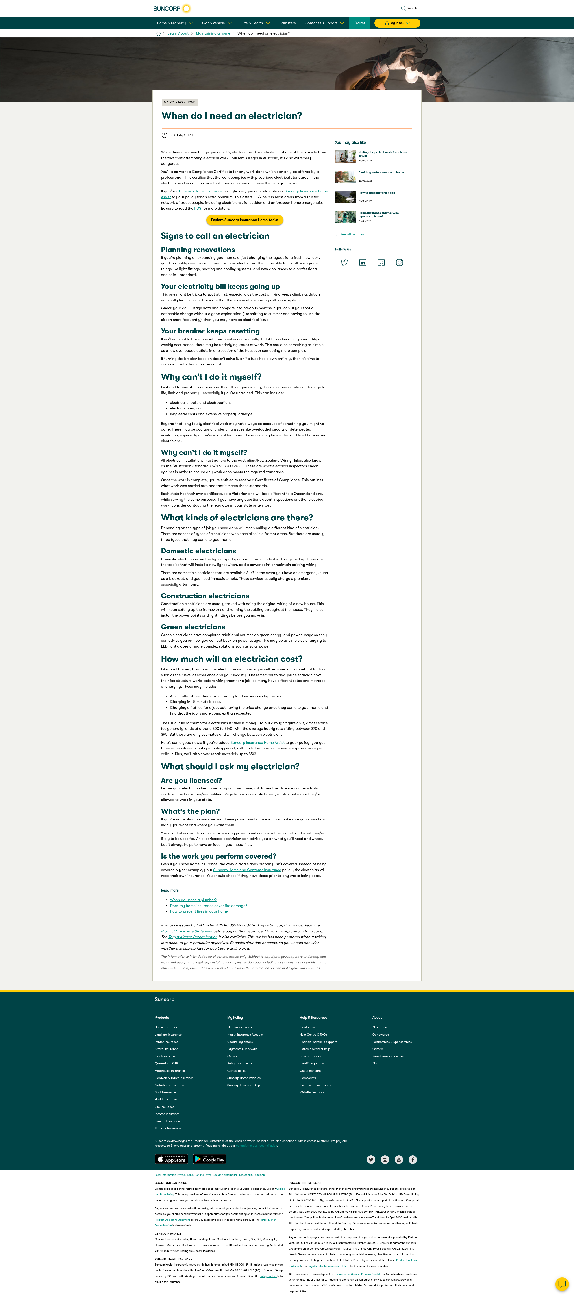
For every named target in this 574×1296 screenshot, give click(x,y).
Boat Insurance (165, 1092)
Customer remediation (315, 1085)
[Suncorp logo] (172, 8)
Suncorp (164, 999)
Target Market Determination (192, 937)
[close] (567, 1239)
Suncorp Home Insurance (200, 191)
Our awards (380, 1034)
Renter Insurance (166, 1042)
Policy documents (239, 1063)
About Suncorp (382, 1027)
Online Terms (203, 1174)
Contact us (307, 1027)
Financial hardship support (318, 1042)
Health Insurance (166, 1099)
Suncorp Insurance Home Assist (257, 742)
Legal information (165, 1174)
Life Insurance (164, 1107)
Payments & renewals (242, 1049)
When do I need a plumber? (193, 900)
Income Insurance (167, 1114)
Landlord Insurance (168, 1034)
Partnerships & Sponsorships (392, 1042)
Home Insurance (166, 1027)
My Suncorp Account (242, 1027)
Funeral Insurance (167, 1121)
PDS (197, 208)
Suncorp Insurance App (243, 1085)
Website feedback (312, 1092)
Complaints (308, 1078)
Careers (377, 1049)
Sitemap (260, 1174)
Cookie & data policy (225, 1174)
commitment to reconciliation (256, 1145)
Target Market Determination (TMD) (328, 1266)
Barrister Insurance (168, 1128)
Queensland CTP (166, 1063)
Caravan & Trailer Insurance (174, 1078)
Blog (375, 1063)
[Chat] (562, 1284)
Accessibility (246, 1174)
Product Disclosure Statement (186, 931)
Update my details (240, 1042)
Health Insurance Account (245, 1034)
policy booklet (268, 1276)
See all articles (352, 234)
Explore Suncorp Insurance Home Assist (244, 220)
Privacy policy (185, 1174)
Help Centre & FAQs (313, 1034)
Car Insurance (165, 1056)
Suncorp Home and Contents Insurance (247, 870)
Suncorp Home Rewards (244, 1078)
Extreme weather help (315, 1049)
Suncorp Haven (310, 1056)
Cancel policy (236, 1070)
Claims (232, 1056)
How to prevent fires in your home (199, 911)
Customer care (310, 1070)
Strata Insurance (166, 1049)
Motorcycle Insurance (170, 1070)
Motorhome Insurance (170, 1085)
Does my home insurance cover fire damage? (208, 906)
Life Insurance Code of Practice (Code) (357, 1274)
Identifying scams (312, 1063)
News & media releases (388, 1056)
